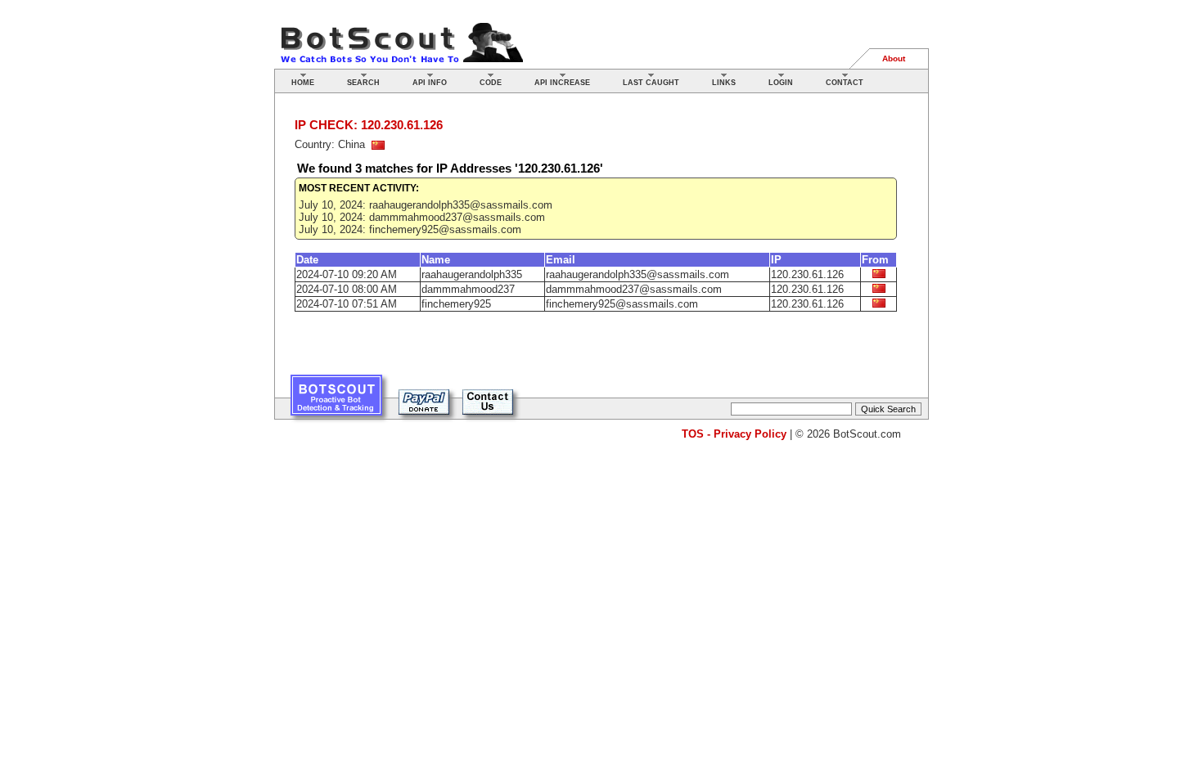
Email (560, 260)
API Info (429, 83)
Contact (844, 83)
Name (435, 260)
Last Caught (651, 83)
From (875, 260)
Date (307, 260)
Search (363, 83)
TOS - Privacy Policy (734, 434)
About (893, 58)
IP (776, 260)
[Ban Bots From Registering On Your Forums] (336, 401)
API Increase (562, 83)
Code (491, 83)
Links (724, 83)
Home (302, 83)
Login (780, 83)
